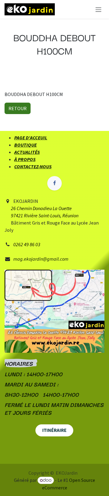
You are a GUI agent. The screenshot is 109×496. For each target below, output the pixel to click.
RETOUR (17, 108)
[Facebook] (54, 183)
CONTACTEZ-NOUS (32, 166)
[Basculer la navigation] (98, 9)
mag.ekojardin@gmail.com (40, 259)
